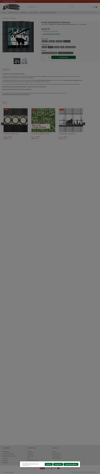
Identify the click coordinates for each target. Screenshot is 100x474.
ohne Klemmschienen (70, 47)
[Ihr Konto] (93, 7)
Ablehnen (48, 464)
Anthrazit (44, 47)
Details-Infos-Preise (56, 453)
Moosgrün (57, 47)
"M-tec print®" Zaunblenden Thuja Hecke (40, 133)
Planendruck (5, 460)
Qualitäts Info (5, 462)
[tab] (6, 69)
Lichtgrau (50, 47)
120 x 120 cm (59, 41)
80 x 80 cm (51, 41)
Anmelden (5, 1)
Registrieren (12, 1)
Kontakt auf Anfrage (56, 458)
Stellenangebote (56, 456)
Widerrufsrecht (30, 456)
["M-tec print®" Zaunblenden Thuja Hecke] (43, 120)
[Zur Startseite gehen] (11, 7)
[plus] (49, 57)
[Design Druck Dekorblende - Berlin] (16, 120)
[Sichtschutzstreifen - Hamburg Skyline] (71, 120)
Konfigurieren (58, 464)
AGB (28, 458)
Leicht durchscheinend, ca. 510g (49, 53)
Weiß (62, 47)
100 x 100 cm (67, 41)
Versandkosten (94, 472)
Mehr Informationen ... (26, 465)
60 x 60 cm (44, 41)
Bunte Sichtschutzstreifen (8, 453)
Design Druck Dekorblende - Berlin (11, 133)
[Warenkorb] (96, 7)
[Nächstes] (83, 123)
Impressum (29, 451)
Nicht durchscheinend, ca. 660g (66, 53)
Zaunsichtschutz (6, 451)
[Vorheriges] (2, 123)
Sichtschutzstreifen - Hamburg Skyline (67, 133)
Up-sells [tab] (4, 102)
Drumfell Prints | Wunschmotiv (8, 456)
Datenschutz (30, 453)
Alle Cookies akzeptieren (71, 464)
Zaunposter (4, 458)
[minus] (43, 57)
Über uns (54, 451)
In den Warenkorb (63, 57)
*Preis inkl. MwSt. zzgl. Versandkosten (50, 31)
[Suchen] (72, 6)
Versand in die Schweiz (32, 460)
